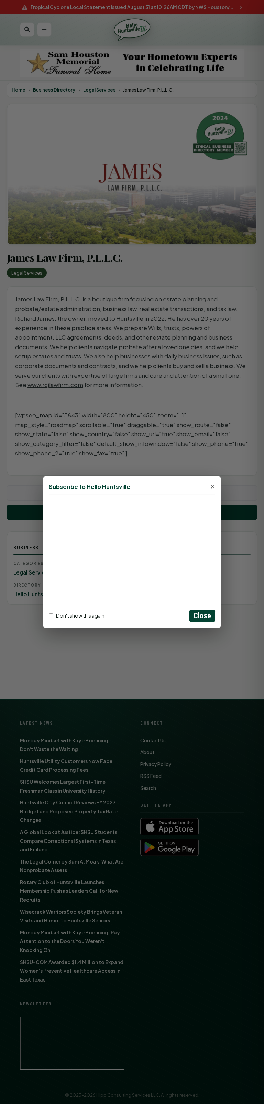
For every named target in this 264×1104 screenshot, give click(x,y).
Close (202, 615)
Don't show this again (80, 616)
